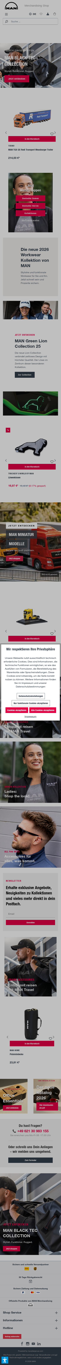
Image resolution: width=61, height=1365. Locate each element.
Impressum (27, 682)
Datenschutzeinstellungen (31, 696)
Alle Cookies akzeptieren (42, 710)
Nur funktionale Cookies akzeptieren (31, 703)
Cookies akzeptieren (16, 710)
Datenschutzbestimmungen (30, 686)
